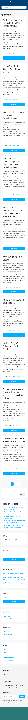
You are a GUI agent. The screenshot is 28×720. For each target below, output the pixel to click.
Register (6, 650)
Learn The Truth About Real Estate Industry (12, 69)
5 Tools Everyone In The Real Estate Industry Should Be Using (13, 394)
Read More (14, 58)
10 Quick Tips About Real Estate (13, 301)
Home (4, 11)
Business (15, 53)
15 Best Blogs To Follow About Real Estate (12, 346)
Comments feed (9, 657)
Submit (22, 696)
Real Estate (16, 145)
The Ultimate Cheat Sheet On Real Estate (14, 440)
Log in (6, 652)
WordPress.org (8, 660)
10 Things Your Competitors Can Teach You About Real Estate (12, 212)
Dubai (5, 674)
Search (5, 491)
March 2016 (7, 616)
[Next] (19, 483)
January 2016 (8, 619)
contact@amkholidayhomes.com (14, 688)
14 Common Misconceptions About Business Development (11, 163)
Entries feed (7, 655)
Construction (17, 99)
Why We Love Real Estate (12, 258)
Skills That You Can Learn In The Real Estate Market (13, 23)
